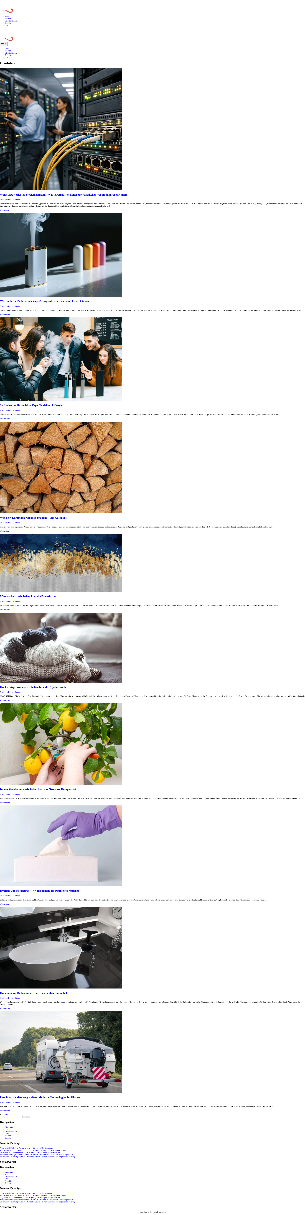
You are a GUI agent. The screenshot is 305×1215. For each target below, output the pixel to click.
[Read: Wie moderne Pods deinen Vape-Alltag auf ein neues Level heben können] (61, 296)
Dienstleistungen (11, 21)
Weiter (6, 1115)
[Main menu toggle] (4, 44)
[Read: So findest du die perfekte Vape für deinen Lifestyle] (61, 400)
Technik (8, 23)
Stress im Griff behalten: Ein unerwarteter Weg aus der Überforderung (26, 1148)
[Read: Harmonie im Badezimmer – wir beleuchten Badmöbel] (61, 988)
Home (7, 17)
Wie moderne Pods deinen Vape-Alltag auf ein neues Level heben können (44, 301)
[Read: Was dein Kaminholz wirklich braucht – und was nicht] (61, 513)
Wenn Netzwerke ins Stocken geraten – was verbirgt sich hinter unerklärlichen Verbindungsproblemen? (63, 194)
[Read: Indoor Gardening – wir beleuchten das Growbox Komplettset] (61, 784)
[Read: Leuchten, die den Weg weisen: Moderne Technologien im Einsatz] (61, 1092)
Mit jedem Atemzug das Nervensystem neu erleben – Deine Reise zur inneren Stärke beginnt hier (36, 1155)
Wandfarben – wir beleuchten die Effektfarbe (28, 596)
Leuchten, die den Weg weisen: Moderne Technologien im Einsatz (40, 1097)
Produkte (8, 19)
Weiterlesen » (5, 210)
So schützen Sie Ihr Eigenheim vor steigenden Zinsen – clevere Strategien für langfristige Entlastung (37, 1157)
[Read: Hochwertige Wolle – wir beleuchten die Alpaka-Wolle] (61, 682)
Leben (7, 25)
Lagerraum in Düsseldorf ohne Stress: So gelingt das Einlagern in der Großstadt (30, 1152)
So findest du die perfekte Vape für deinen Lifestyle (31, 405)
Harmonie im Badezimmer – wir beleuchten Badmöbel (33, 992)
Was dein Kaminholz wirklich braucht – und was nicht (33, 517)
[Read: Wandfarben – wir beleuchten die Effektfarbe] (61, 591)
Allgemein (9, 1127)
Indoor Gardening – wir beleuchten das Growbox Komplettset (38, 789)
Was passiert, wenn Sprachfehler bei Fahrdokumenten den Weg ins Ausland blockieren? (33, 1150)
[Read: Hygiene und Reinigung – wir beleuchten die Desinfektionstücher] (61, 886)
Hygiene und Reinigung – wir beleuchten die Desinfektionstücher (39, 890)
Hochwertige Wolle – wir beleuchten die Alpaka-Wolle (33, 687)
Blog (6, 1129)
